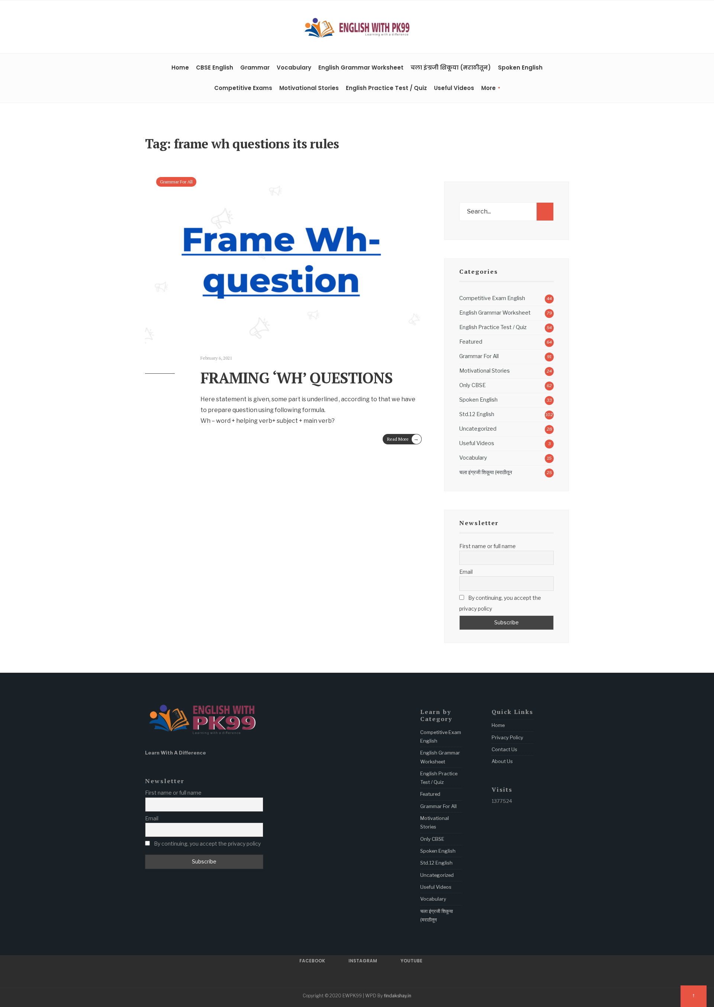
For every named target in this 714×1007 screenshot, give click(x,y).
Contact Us (504, 749)
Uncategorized (477, 428)
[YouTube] (565, 28)
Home (180, 67)
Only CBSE (472, 385)
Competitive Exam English (492, 298)
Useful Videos (454, 88)
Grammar (255, 67)
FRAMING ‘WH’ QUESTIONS (296, 377)
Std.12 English (476, 414)
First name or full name (487, 546)
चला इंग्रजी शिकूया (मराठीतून (485, 472)
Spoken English (520, 67)
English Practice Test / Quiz (386, 88)
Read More (403, 438)
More (488, 88)
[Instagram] (554, 28)
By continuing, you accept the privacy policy (500, 603)
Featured (470, 341)
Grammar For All (176, 181)
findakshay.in (397, 995)
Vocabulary (294, 67)
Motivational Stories (309, 88)
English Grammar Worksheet (360, 67)
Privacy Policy (507, 737)
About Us (502, 761)
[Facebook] (542, 28)
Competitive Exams (243, 88)
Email (466, 572)
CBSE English (214, 67)
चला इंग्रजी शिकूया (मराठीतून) (451, 67)
